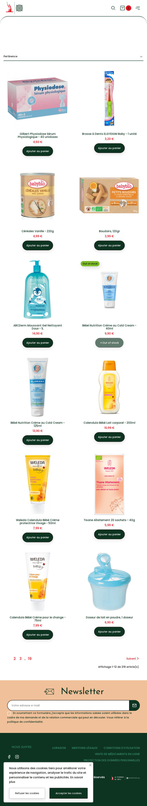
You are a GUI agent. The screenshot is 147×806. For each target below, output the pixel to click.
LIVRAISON (59, 748)
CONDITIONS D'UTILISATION (122, 748)
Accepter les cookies (69, 793)
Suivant (131, 658)
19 (30, 658)
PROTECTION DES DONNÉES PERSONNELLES (112, 760)
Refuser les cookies (27, 793)
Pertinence (10, 56)
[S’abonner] (134, 705)
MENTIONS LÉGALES (85, 748)
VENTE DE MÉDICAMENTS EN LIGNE (117, 754)
